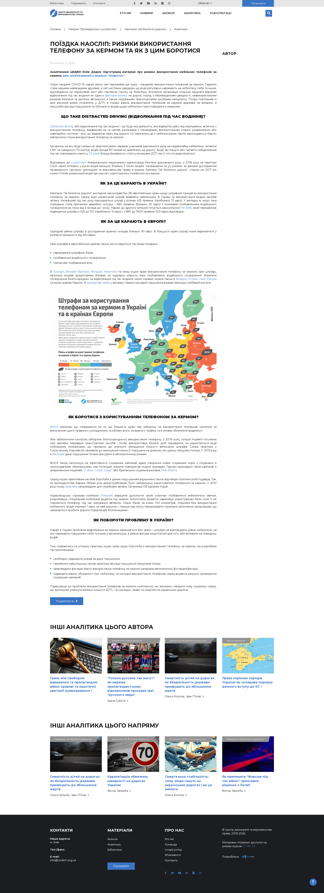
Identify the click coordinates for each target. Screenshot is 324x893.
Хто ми (125, 13)
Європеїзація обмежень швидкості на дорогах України (127, 781)
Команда (171, 844)
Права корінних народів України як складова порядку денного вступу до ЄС (247, 682)
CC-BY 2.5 (249, 846)
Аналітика (192, 13)
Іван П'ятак (193, 696)
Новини (146, 13)
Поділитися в (65, 601)
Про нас (174, 830)
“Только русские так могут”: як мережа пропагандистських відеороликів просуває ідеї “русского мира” (131, 686)
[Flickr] (162, 3)
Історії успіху (173, 849)
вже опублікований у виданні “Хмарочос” (94, 75)
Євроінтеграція (236, 640)
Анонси (168, 13)
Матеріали (119, 830)
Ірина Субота (116, 700)
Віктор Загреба (117, 790)
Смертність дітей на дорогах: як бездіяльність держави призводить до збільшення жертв (190, 684)
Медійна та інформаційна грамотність (127, 641)
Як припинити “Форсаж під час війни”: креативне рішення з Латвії (245, 781)
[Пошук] (269, 13)
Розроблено (230, 856)
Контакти (99, 3)
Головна (55, 29)
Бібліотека (57, 3)
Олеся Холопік (174, 696)
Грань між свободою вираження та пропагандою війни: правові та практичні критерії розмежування (73, 684)
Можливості (173, 855)
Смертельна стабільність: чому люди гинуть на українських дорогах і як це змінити (188, 783)
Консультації (221, 13)
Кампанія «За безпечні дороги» (145, 29)
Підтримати (78, 3)
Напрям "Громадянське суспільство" (92, 29)
